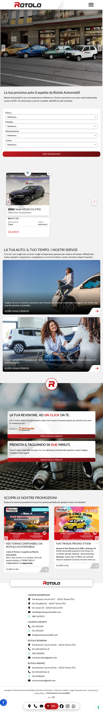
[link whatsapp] (74, 706)
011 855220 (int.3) (40, 672)
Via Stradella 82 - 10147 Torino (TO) (49, 604)
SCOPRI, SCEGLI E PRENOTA (17, 311)
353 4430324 (38, 676)
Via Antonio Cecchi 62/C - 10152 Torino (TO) (53, 599)
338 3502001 (38, 653)
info (53, 706)
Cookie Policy (39, 693)
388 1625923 (38, 616)
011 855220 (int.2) (40, 649)
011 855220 (37, 626)
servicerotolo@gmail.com (44, 681)
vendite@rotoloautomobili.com (46, 612)
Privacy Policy (93, 690)
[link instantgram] (68, 706)
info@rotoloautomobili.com (45, 635)
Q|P (53, 697)
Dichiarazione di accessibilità (58, 693)
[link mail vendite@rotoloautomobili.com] (41, 706)
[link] (51, 287)
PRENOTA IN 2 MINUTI (51, 436)
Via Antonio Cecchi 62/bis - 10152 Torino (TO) (53, 645)
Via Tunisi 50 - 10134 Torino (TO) (47, 608)
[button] (3, 702)
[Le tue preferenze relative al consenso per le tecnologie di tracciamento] (98, 707)
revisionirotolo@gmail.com (44, 658)
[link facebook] (62, 706)
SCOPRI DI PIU (12, 569)
